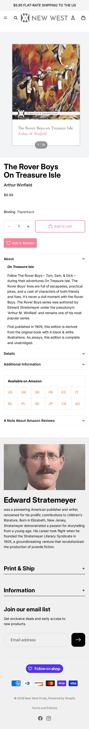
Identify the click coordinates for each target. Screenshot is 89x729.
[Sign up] (78, 640)
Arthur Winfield (18, 185)
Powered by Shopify (61, 698)
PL (23, 404)
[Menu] (5, 17)
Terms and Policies (44, 708)
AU (77, 404)
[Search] (15, 18)
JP (51, 404)
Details (9, 353)
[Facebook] (40, 718)
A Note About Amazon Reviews (29, 420)
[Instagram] (49, 718)
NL (10, 404)
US (10, 392)
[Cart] (83, 18)
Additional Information (22, 364)
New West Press (36, 698)
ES (63, 392)
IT (76, 392)
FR (51, 392)
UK (23, 392)
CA (63, 404)
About (9, 259)
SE (37, 404)
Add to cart (63, 226)
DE (37, 392)
